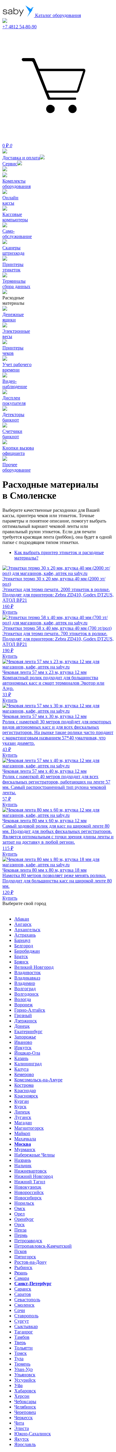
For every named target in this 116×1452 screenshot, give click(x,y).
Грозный (23, 1015)
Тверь (20, 1342)
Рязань (20, 1272)
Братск (21, 956)
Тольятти (23, 1347)
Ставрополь (26, 1315)
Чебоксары (25, 1401)
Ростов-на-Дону (30, 1262)
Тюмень (22, 1364)
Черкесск (23, 1417)
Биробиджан (27, 951)
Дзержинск (25, 1020)
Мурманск (24, 1149)
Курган (21, 1101)
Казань (21, 1058)
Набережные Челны (34, 1154)
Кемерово (24, 1074)
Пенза (20, 1229)
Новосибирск (28, 1197)
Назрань (22, 1160)
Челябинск (25, 1406)
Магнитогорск (29, 1128)
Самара (21, 1278)
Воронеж (23, 1004)
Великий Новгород (34, 967)
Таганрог (23, 1331)
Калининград (28, 1063)
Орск (19, 1224)
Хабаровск (25, 1390)
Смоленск (24, 1305)
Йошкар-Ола (27, 1052)
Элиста (21, 1428)
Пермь (20, 1235)
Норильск (24, 1203)
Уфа (18, 1385)
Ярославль (25, 1444)
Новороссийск (29, 1192)
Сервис (9, 163)
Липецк (22, 1111)
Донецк (22, 1026)
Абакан (21, 918)
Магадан (23, 1122)
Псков (20, 1251)
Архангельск (27, 929)
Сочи (19, 1310)
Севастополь (27, 1299)
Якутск (21, 1439)
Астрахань (25, 935)
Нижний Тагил (29, 1181)
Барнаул (22, 940)
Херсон (21, 1396)
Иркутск (23, 1047)
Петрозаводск (28, 1240)
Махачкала (25, 1138)
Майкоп (22, 1133)
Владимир (24, 983)
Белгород (23, 945)
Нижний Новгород (33, 1176)
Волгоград (25, 988)
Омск (19, 1208)
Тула (18, 1358)
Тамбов (21, 1337)
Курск (20, 1106)
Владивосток (27, 972)
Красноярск (26, 1095)
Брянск (21, 961)
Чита (19, 1422)
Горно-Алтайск (29, 1010)
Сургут (21, 1321)
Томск (20, 1353)
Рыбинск (23, 1267)
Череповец (25, 1412)
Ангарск (23, 924)
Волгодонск (26, 993)
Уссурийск (25, 1380)
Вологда (22, 999)
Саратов (22, 1294)
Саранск (22, 1288)
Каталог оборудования (57, 15)
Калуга (21, 1069)
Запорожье (25, 1036)
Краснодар (25, 1090)
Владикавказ (27, 977)
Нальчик (23, 1165)
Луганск (22, 1117)
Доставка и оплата (21, 157)
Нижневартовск (30, 1170)
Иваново (23, 1042)
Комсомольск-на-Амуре (38, 1079)
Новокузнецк (27, 1187)
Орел (19, 1213)
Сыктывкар (26, 1326)
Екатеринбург (28, 1031)
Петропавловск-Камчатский (43, 1246)
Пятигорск (25, 1256)
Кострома (24, 1085)
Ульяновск (24, 1374)
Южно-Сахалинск (32, 1433)
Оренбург (24, 1219)
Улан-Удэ (23, 1369)
